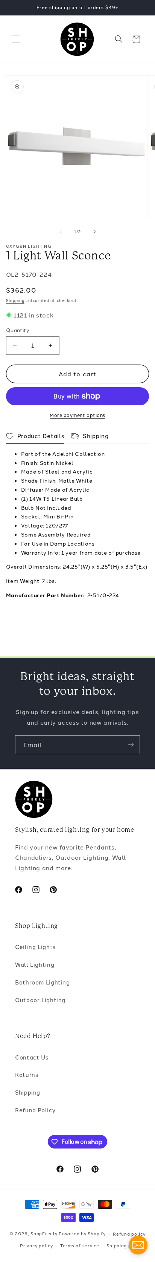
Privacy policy (36, 1245)
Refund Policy (35, 1110)
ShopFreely (43, 1234)
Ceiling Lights (35, 947)
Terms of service (79, 1245)
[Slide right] (94, 231)
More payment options (77, 415)
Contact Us (31, 1057)
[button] (15, 39)
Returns (26, 1074)
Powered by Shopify (82, 1234)
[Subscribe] (131, 744)
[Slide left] (60, 231)
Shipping (15, 300)
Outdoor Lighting (40, 1000)
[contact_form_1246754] (138, 1245)
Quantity (17, 330)
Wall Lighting (34, 964)
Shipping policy (124, 1245)
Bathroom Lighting (42, 982)
